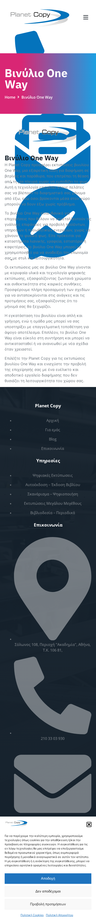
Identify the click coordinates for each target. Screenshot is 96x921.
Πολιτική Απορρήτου (59, 915)
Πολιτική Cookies (32, 915)
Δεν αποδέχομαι (48, 891)
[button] (89, 824)
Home (10, 97)
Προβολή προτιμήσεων (48, 904)
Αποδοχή (48, 879)
